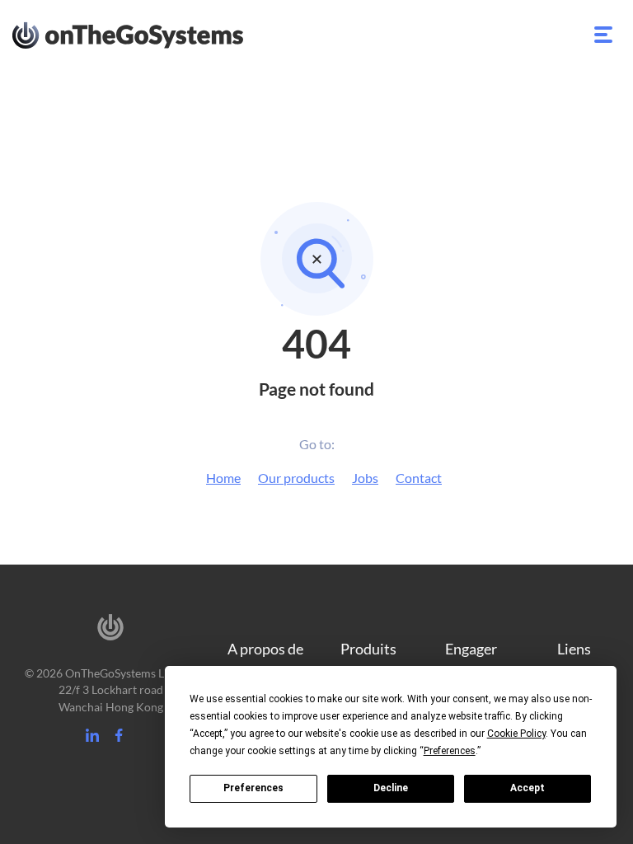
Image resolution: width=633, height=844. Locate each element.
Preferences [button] (450, 751)
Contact (419, 477)
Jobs (365, 477)
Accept (527, 788)
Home (223, 477)
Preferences (253, 788)
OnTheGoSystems (158, 33)
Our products (296, 477)
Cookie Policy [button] (516, 733)
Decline (390, 788)
